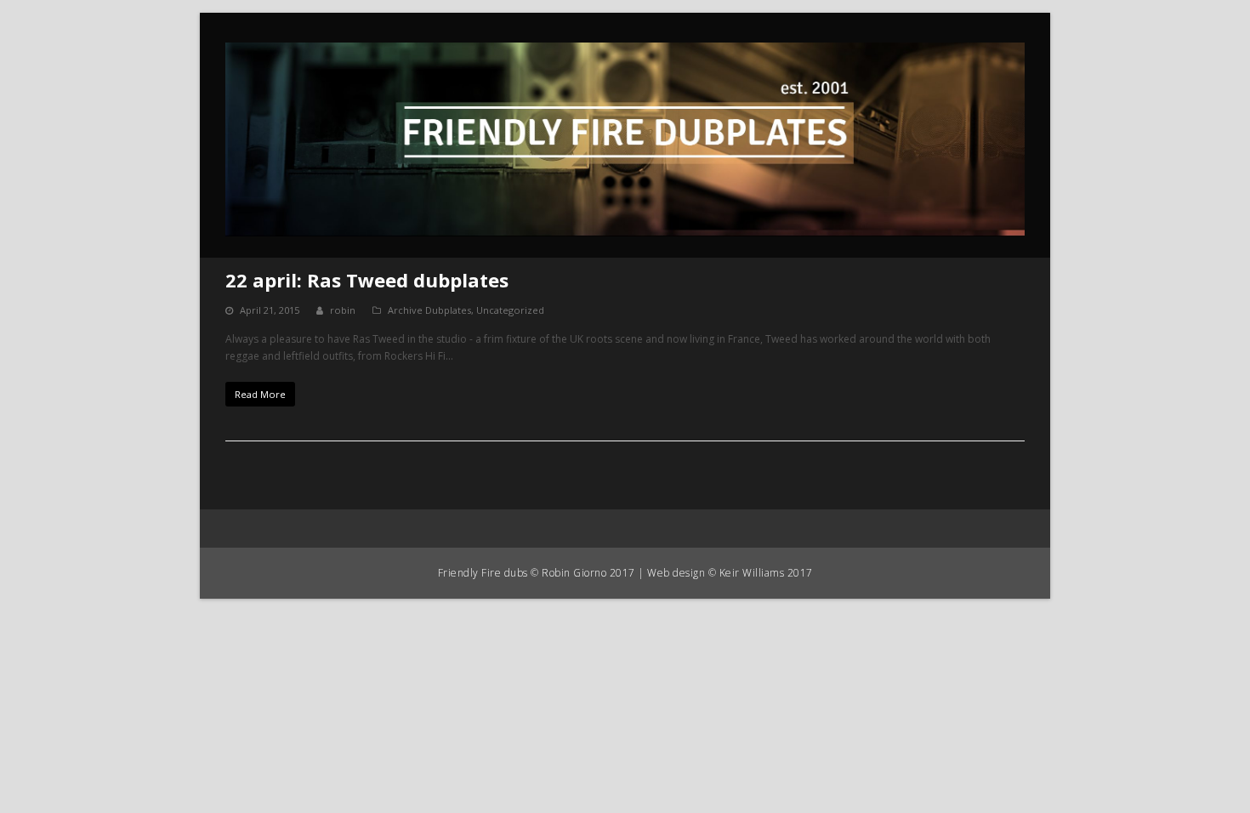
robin (342, 310)
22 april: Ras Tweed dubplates (367, 280)
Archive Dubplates (429, 310)
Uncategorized (510, 310)
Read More (260, 394)
